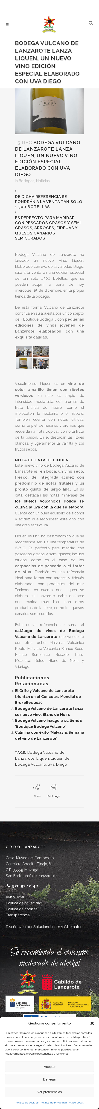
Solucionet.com (46, 927)
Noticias (43, 181)
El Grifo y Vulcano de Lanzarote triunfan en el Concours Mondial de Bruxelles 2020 (48, 697)
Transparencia (18, 915)
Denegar (49, 1079)
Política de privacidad (24, 903)
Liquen (42, 758)
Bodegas (26, 181)
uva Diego (57, 764)
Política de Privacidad (54, 1102)
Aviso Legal (76, 1102)
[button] (92, 1023)
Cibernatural (74, 927)
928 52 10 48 (25, 886)
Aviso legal (15, 897)
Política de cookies (27, 1102)
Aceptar (49, 1067)
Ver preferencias (49, 1092)
